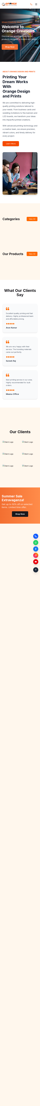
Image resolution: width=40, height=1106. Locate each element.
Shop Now (10, 47)
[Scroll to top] (35, 569)
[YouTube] (35, 561)
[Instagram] (35, 555)
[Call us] (35, 536)
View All (32, 219)
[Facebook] (35, 549)
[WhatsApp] (35, 542)
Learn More (11, 144)
